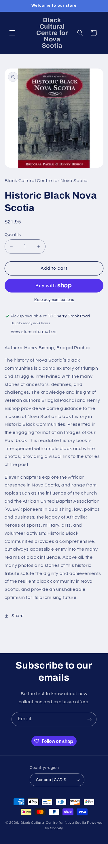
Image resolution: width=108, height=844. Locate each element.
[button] (12, 33)
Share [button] (18, 616)
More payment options (54, 300)
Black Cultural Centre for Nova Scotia (53, 822)
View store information (33, 332)
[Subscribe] (89, 719)
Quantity (13, 235)
